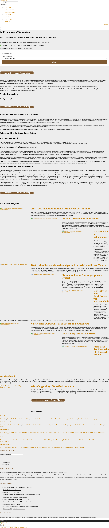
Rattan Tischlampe (16, 432)
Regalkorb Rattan (65, 440)
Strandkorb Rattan (88, 425)
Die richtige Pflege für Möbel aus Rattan (53, 386)
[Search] (0, 29)
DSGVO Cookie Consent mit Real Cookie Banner (13, 527)
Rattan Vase (3, 419)
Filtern (54, 62)
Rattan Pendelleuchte (50, 432)
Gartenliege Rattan (51, 425)
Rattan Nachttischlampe (63, 432)
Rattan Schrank (69, 447)
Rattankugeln (66, 419)
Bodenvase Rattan (24, 419)
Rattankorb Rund (98, 440)
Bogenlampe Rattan (88, 432)
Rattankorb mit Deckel (86, 440)
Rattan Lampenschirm (76, 432)
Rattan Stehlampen (5, 432)
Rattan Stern (58, 419)
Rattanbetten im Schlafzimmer (11, 492)
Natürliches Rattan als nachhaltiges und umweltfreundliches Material (69, 265)
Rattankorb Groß (75, 440)
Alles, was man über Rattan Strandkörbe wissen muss (60, 208)
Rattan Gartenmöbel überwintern (80, 218)
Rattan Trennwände (79, 447)
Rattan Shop (8, 7)
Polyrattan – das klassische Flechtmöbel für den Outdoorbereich (20, 506)
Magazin (105, 24)
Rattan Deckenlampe (27, 432)
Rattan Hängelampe (38, 432)
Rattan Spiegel (94, 419)
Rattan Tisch (3, 447)
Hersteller (7, 21)
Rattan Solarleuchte (99, 432)
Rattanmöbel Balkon (61, 425)
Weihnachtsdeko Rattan (36, 419)
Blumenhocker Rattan (13, 419)
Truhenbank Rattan (59, 447)
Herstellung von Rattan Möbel (79, 333)
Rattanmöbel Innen (10, 12)
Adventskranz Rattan (49, 419)
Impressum (6, 464)
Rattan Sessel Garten (15, 425)
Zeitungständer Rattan (54, 440)
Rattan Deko (8, 19)
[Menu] (0, 27)
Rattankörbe (8, 14)
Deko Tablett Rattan (83, 419)
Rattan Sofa (26, 447)
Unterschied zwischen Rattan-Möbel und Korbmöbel (60, 323)
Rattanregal (33, 447)
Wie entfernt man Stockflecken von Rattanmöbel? (101, 296)
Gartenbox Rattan (98, 425)
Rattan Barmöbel (48, 447)
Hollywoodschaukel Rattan (75, 425)
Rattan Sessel (18, 447)
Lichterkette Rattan (5, 434)
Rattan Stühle (11, 447)
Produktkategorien (7, 56)
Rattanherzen (73, 419)
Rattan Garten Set (5, 425)
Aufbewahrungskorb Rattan (7, 440)
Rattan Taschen (31, 440)
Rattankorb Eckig (4, 441)
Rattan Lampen (9, 17)
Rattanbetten (40, 447)
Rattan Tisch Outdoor (39, 425)
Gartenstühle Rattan (27, 425)
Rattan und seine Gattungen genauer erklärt (82, 276)
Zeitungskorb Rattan (41, 440)
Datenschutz (6, 462)
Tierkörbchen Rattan (21, 440)
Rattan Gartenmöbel (10, 9)
